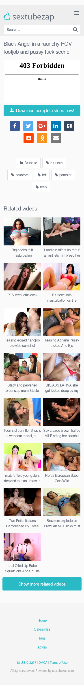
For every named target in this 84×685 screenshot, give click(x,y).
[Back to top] (76, 677)
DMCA (43, 662)
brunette (56, 162)
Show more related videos (42, 584)
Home (42, 620)
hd (43, 174)
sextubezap (32, 17)
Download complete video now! (44, 110)
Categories (42, 629)
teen (43, 186)
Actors (42, 647)
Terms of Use (58, 662)
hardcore (22, 174)
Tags (42, 638)
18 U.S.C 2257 (26, 662)
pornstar (64, 174)
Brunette (30, 162)
